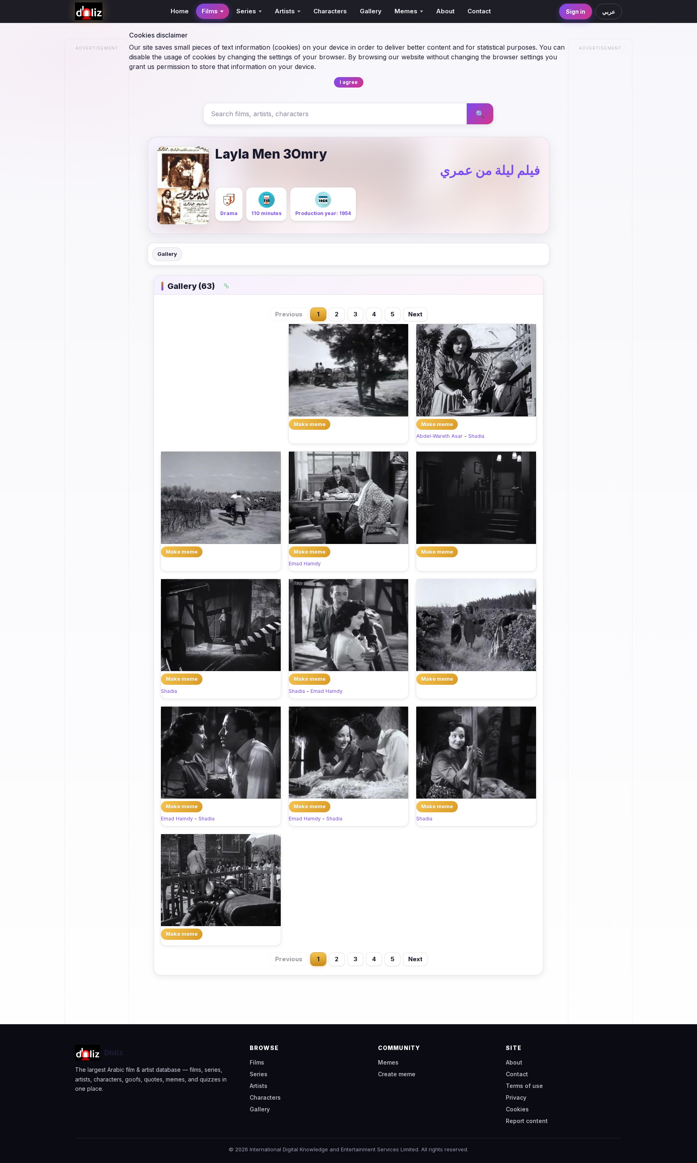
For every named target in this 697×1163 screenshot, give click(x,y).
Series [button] (246, 11)
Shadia (476, 436)
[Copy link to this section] (226, 286)
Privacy (516, 1097)
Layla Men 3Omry (271, 154)
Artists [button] (285, 11)
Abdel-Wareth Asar (439, 436)
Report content (527, 1120)
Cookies (517, 1109)
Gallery (371, 11)
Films (257, 1062)
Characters (330, 11)
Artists (258, 1085)
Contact (479, 11)
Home (180, 11)
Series (258, 1074)
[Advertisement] (97, 176)
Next (415, 314)
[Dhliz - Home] (88, 11)
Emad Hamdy (305, 564)
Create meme (396, 1074)
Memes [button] (405, 11)
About (445, 11)
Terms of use (524, 1085)
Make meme (310, 424)
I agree (349, 82)
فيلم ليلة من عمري (490, 170)
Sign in (575, 11)
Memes (388, 1062)
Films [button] (210, 11)
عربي (608, 11)
